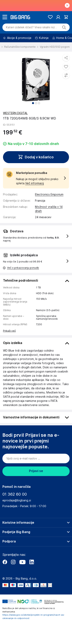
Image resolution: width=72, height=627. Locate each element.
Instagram (13, 562)
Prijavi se (36, 471)
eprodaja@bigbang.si (16, 500)
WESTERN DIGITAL (15, 113)
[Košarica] (66, 17)
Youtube (22, 562)
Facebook (4, 562)
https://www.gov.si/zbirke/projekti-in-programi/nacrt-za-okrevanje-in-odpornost (33, 616)
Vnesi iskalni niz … (31, 27)
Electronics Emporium (49, 194)
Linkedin (31, 562)
